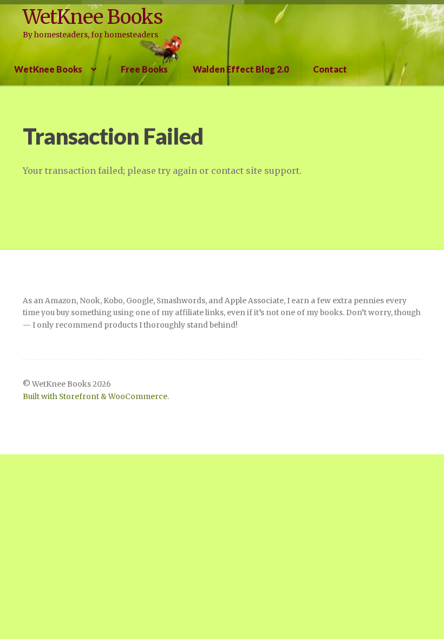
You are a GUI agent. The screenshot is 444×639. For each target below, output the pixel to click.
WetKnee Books (92, 17)
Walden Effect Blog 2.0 (241, 69)
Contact (330, 69)
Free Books (144, 69)
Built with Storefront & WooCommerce (95, 396)
